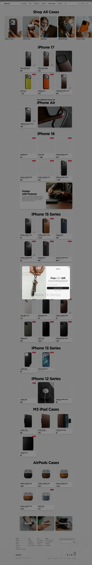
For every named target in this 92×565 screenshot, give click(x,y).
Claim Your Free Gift (58, 287)
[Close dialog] (69, 267)
